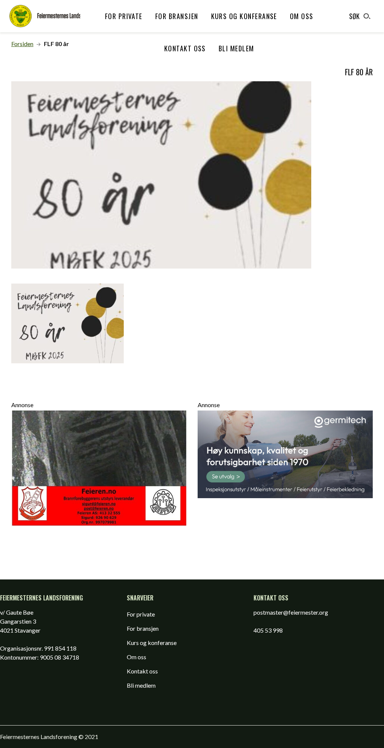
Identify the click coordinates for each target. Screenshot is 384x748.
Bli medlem (236, 48)
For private (123, 16)
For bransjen (176, 16)
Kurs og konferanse (244, 16)
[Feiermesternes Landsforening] (44, 16)
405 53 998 (268, 630)
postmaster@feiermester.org (291, 612)
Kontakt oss (185, 48)
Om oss (302, 16)
